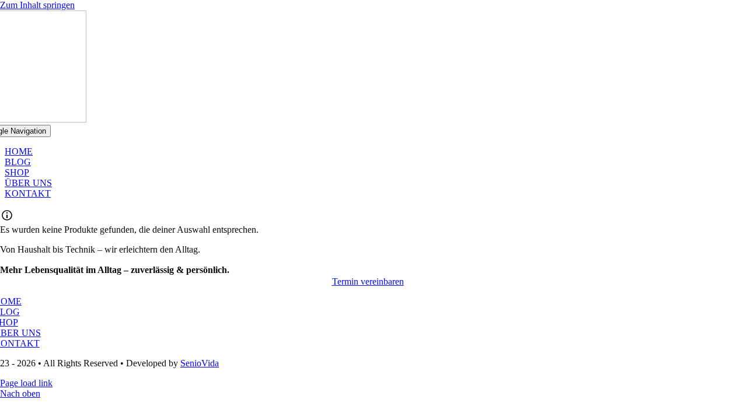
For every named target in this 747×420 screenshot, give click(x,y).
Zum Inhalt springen (37, 5)
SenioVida (199, 363)
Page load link (26, 383)
